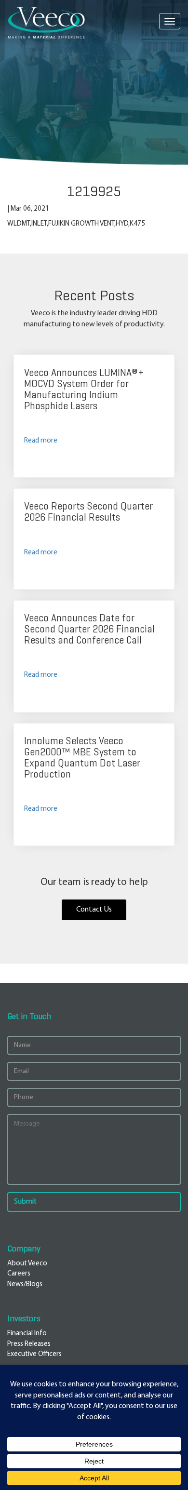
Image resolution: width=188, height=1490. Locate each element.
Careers (18, 1273)
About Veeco (27, 1263)
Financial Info (27, 1333)
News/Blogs (24, 1284)
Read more (40, 440)
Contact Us (94, 909)
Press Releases (29, 1344)
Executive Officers (34, 1354)
